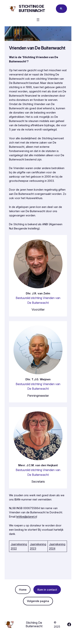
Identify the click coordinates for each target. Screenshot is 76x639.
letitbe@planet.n (26, 516)
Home (23, 589)
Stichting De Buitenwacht (32, 8)
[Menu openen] (38, 19)
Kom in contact (47, 589)
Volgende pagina (38, 601)
